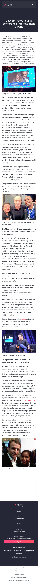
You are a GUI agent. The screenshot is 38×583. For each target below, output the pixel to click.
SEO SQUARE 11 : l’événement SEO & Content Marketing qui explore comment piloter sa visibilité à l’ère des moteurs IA (19, 551)
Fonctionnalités (19, 514)
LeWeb (9, 37)
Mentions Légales (19, 574)
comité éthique (29, 400)
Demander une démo (19, 531)
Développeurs (19, 521)
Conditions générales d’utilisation (19, 580)
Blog (19, 516)
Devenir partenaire (19, 542)
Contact (19, 534)
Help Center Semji (19, 518)
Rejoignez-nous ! (19, 536)
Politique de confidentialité (19, 577)
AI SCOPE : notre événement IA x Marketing (19, 538)
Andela (23, 319)
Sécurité (19, 523)
